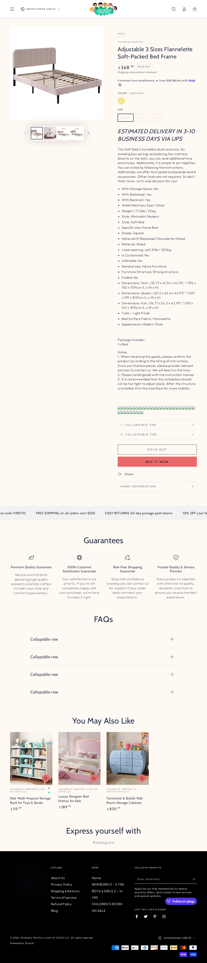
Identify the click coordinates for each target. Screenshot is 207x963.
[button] (173, 9)
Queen (125, 118)
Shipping (123, 72)
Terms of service (64, 897)
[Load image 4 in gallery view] (77, 133)
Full (141, 118)
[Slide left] (25, 133)
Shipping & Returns (65, 891)
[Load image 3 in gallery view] (63, 133)
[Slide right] (88, 133)
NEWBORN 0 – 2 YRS (108, 884)
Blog (54, 911)
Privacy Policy (61, 884)
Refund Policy (61, 904)
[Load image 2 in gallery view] (50, 133)
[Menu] (12, 9)
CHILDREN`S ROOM (107, 904)
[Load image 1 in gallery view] (37, 133)
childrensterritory (131, 42)
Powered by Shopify (22, 943)
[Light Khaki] (121, 101)
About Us (58, 878)
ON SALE (99, 911)
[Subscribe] (194, 879)
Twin (155, 118)
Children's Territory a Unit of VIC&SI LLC (44, 937)
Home (121, 33)
